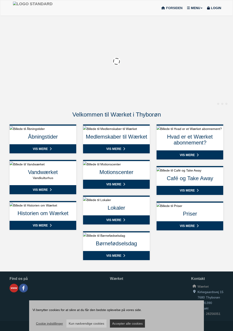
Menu (195, 8)
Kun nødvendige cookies (86, 323)
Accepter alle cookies (127, 323)
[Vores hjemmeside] (14, 288)
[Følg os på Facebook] (23, 288)
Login (216, 8)
